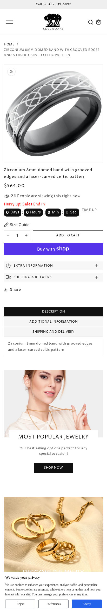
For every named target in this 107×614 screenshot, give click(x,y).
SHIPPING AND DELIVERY (53, 332)
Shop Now (53, 468)
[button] (9, 22)
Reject (20, 604)
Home (9, 44)
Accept (87, 604)
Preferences (53, 604)
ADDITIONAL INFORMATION (53, 322)
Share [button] (15, 289)
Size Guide (20, 225)
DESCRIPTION (53, 311)
